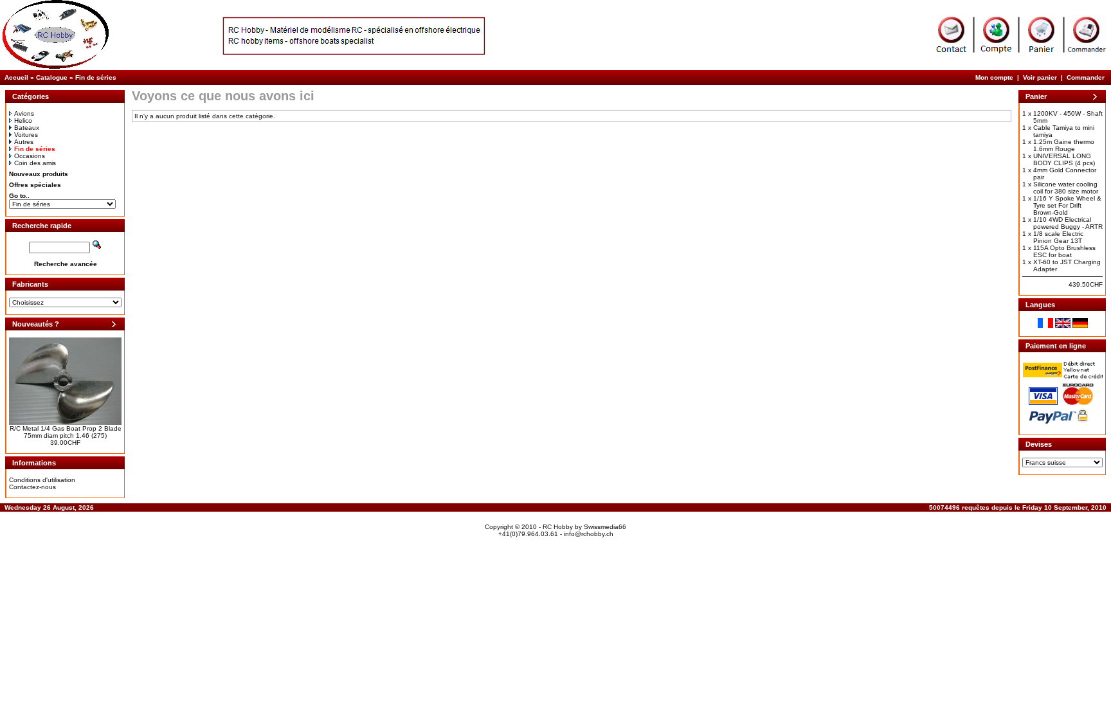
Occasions (29, 155)
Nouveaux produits (38, 173)
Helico (23, 120)
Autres (23, 141)
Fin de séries (95, 77)
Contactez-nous (32, 486)
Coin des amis (35, 162)
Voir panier (1040, 77)
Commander (1086, 77)
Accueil (16, 77)
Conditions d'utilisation (42, 479)
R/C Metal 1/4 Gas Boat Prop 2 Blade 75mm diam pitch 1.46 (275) (66, 432)
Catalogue (52, 77)
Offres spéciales (35, 184)
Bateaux (26, 127)
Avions (24, 113)
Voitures (26, 134)
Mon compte (994, 77)
